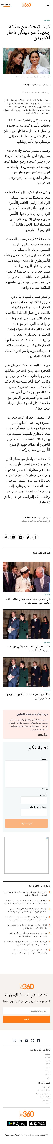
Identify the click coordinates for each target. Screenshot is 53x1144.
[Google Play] (17, 1123)
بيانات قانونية (45, 1097)
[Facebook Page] (38, 1040)
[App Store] (37, 1123)
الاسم (43, 794)
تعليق (43, 758)
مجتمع (47, 1061)
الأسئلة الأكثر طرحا (43, 1090)
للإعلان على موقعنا (43, 1093)
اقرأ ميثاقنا (43, 734)
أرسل (26, 1019)
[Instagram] (14, 1040)
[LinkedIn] (20, 1040)
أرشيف (47, 1104)
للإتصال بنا (46, 1100)
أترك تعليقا (26, 823)
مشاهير (47, 20)
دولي (48, 1078)
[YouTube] (26, 1040)
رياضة (48, 1071)
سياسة (47, 1054)
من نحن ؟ (46, 1087)
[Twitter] (32, 1040)
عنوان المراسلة (38, 807)
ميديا (48, 1067)
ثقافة (48, 1064)
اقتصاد (47, 1057)
